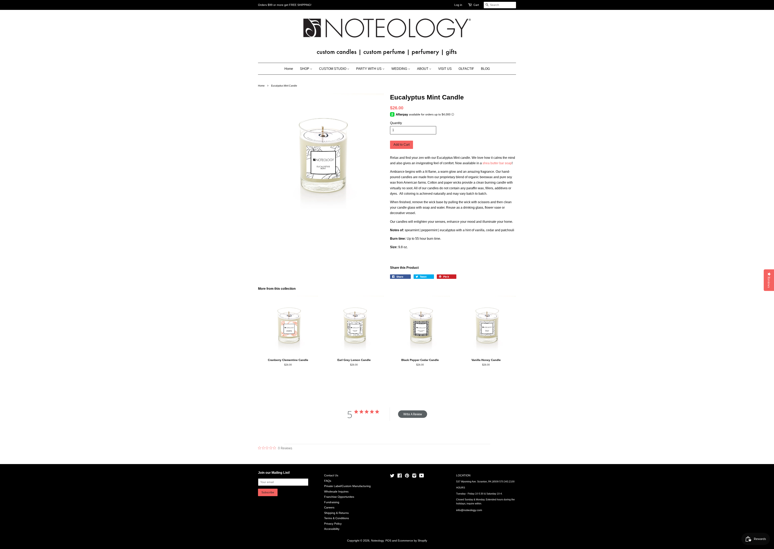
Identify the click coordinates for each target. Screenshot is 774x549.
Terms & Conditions (336, 518)
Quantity (396, 123)
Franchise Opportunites (339, 496)
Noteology (377, 540)
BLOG (485, 68)
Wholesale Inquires (336, 491)
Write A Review (412, 414)
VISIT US (445, 68)
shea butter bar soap (497, 163)
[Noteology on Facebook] (399, 476)
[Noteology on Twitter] (392, 476)
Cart (476, 4)
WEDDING (399, 68)
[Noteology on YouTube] (421, 476)
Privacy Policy (333, 523)
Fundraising (331, 502)
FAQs (327, 480)
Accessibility (331, 528)
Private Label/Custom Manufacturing (347, 486)
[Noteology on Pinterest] (407, 476)
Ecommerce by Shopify (412, 540)
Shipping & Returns (336, 512)
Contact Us (331, 475)
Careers (329, 507)
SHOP (305, 68)
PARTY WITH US (369, 68)
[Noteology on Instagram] (414, 476)
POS (388, 540)
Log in (458, 4)
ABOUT (423, 68)
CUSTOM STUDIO (333, 68)
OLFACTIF (466, 68)
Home (288, 68)
